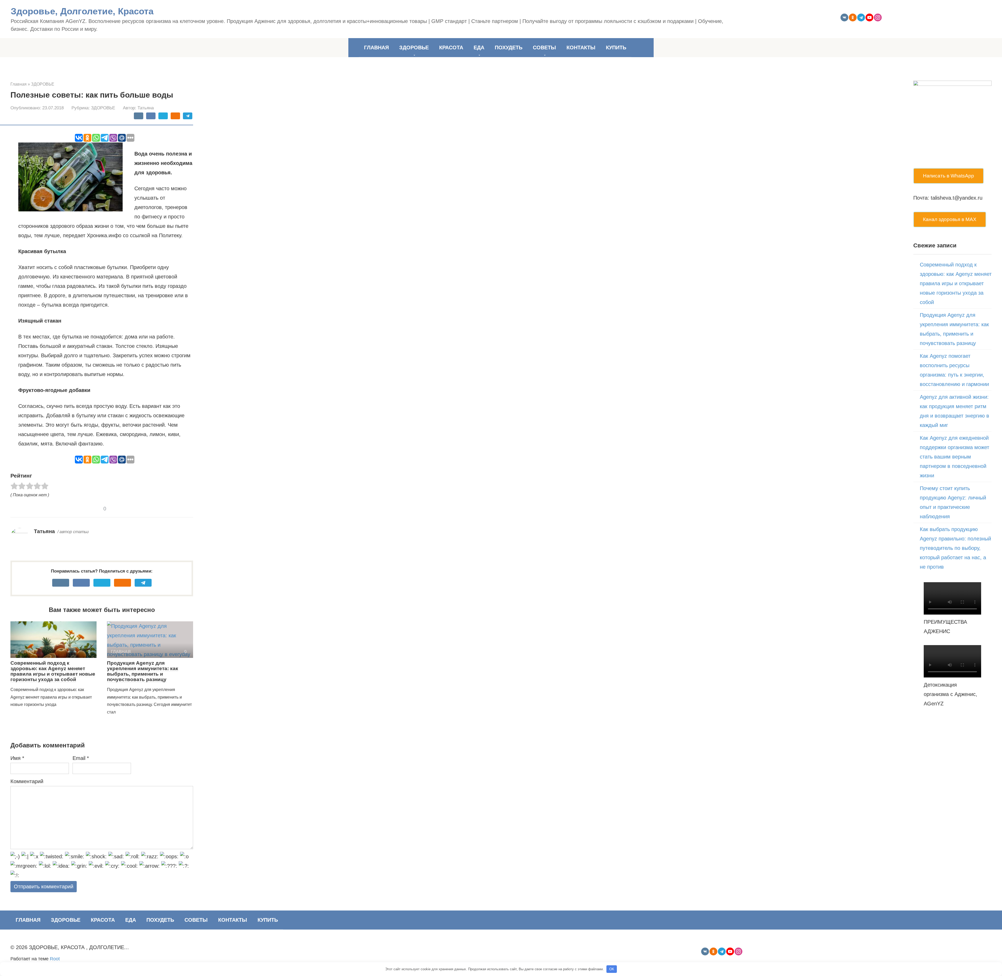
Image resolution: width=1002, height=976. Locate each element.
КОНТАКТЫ (580, 47)
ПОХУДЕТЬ (508, 47)
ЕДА (479, 47)
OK (611, 969)
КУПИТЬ (616, 47)
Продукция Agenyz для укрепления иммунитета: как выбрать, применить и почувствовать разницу (142, 671)
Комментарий (26, 781)
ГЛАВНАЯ (376, 47)
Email (81, 758)
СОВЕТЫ (544, 47)
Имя (17, 758)
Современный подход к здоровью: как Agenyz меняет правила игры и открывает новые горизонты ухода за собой (52, 671)
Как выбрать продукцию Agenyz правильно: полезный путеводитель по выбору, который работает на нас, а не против (955, 548)
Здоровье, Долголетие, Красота (82, 11)
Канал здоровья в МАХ (949, 219)
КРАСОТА (451, 47)
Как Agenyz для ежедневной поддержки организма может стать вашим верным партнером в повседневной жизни (954, 456)
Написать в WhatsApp (948, 175)
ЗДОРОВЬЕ (414, 47)
